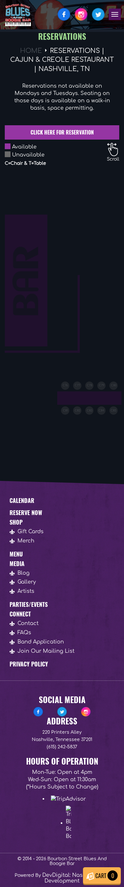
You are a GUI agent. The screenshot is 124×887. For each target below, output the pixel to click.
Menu (16, 554)
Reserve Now (26, 512)
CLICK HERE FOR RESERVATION (62, 132)
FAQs (24, 633)
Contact (27, 623)
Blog (23, 573)
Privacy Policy (29, 664)
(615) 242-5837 (62, 747)
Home (31, 51)
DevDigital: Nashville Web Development (75, 878)
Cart (104, 875)
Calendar (22, 500)
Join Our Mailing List (45, 651)
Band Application (40, 642)
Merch (25, 541)
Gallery (26, 582)
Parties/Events (29, 604)
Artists (25, 591)
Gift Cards (30, 531)
